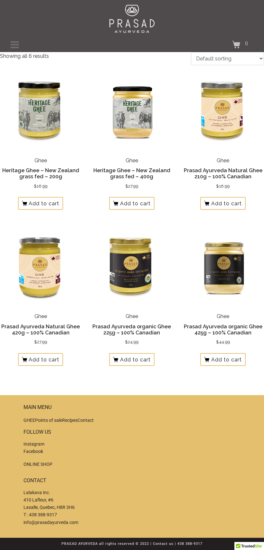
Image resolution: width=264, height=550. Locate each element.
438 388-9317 (43, 514)
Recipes (70, 420)
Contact (86, 420)
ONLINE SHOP (38, 464)
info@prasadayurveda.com (51, 522)
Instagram (34, 444)
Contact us (163, 544)
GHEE (29, 420)
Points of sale (48, 420)
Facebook (33, 451)
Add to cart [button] (44, 203)
